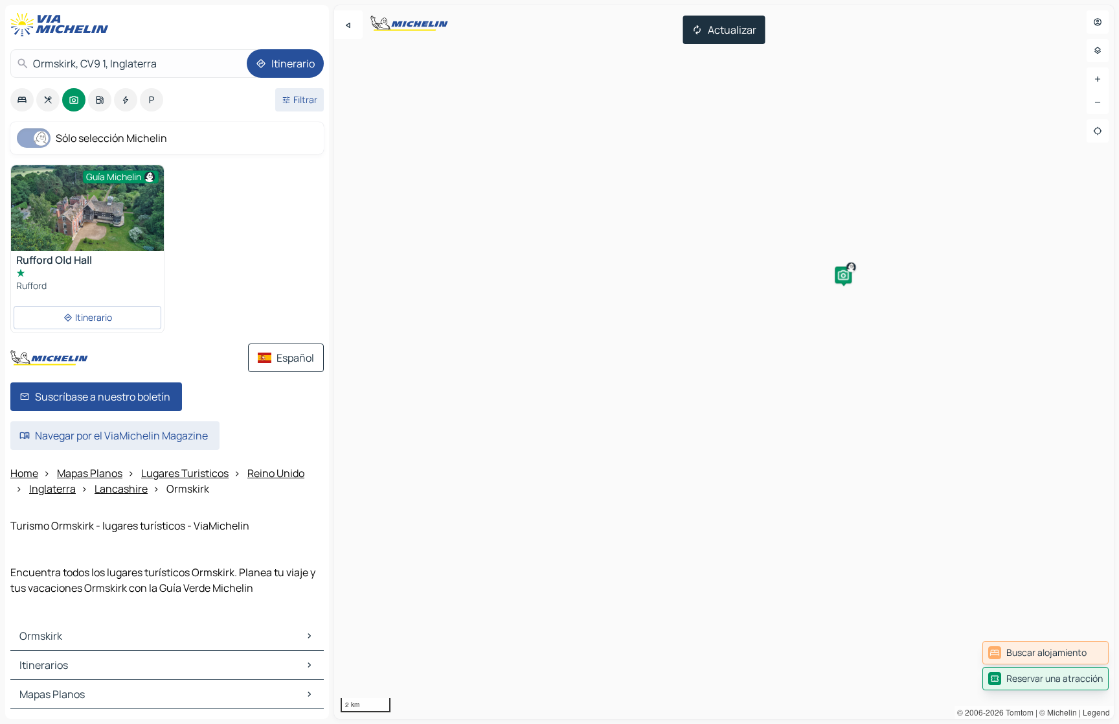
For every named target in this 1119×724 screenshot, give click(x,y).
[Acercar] (1098, 79)
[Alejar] (1098, 102)
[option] (22, 99)
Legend (1096, 712)
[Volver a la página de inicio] (62, 24)
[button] (843, 274)
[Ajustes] (1098, 50)
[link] (1045, 652)
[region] (724, 362)
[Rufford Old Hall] (87, 222)
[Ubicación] (1098, 131)
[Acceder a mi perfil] (1098, 22)
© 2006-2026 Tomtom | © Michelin (1017, 712)
